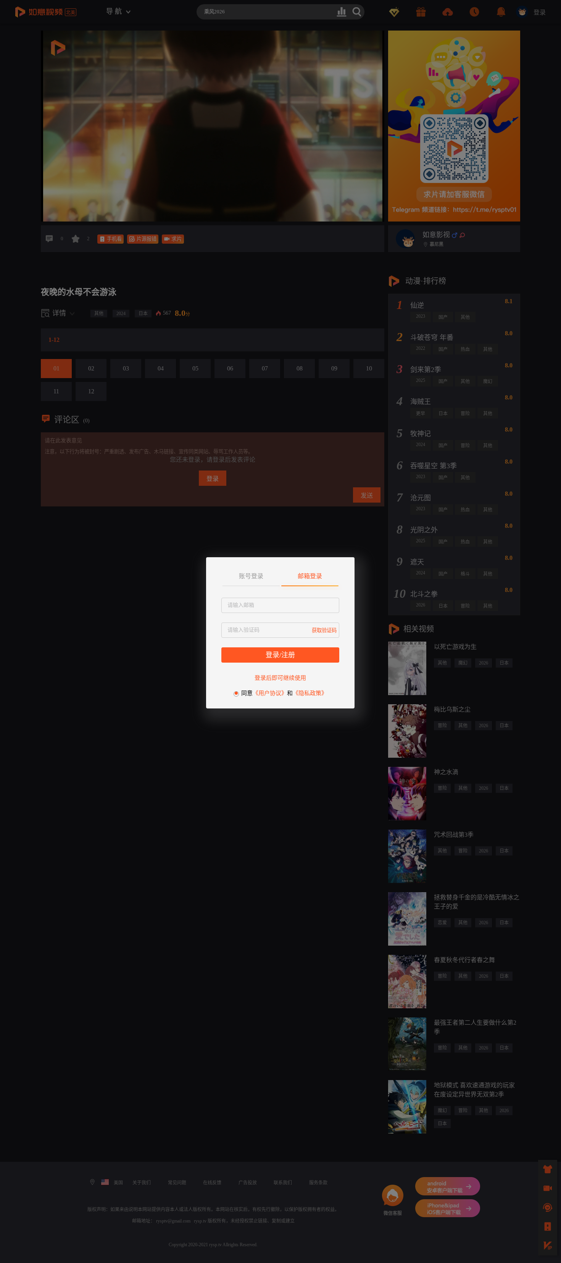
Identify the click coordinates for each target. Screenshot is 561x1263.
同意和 (284, 693)
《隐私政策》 (310, 693)
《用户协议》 (270, 693)
